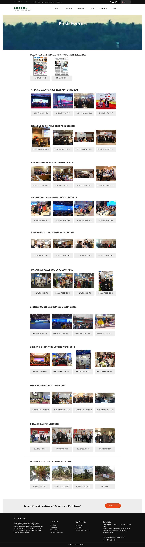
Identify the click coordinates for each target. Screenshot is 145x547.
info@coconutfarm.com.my (26, 2)
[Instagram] (116, 2)
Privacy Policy (54, 530)
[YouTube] (113, 2)
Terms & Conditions (56, 532)
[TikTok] (119, 2)
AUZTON (20, 518)
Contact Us (53, 527)
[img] (40, 68)
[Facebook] (110, 2)
